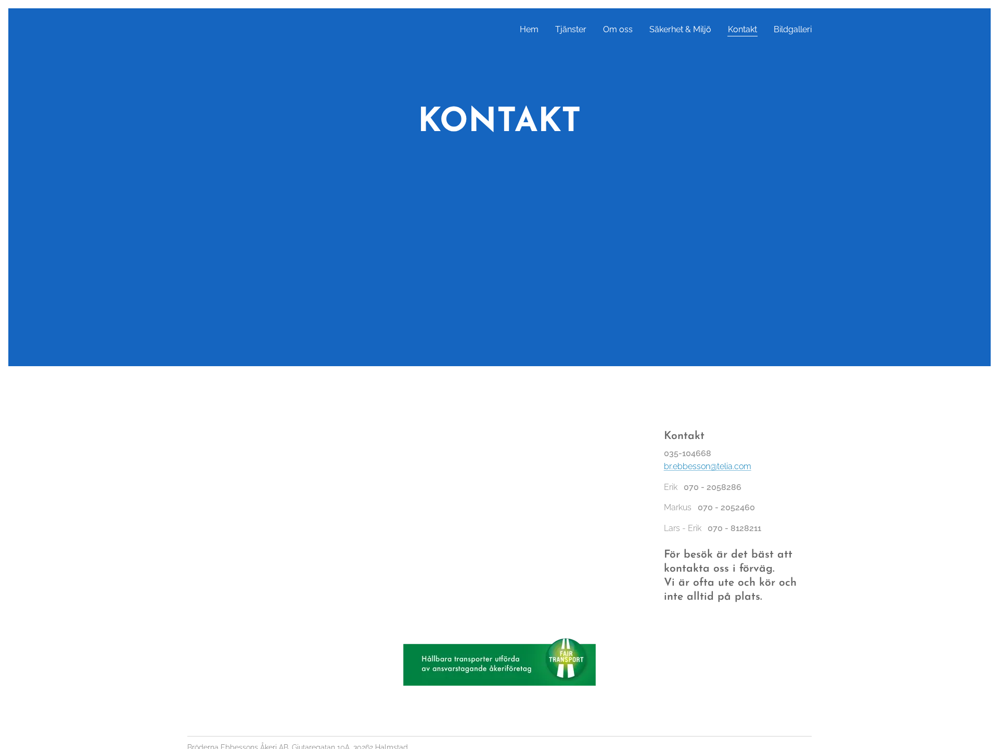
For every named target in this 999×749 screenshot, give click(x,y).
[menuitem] (532, 30)
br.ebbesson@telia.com (707, 466)
